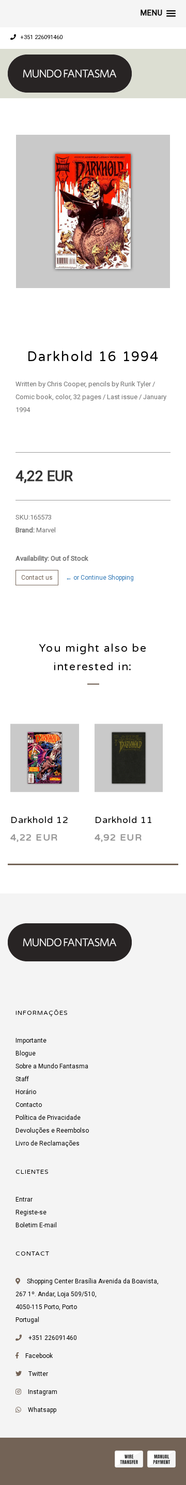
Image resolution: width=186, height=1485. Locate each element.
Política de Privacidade (48, 1117)
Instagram (42, 1391)
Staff (22, 1079)
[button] (158, 13)
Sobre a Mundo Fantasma (52, 1066)
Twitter (38, 1373)
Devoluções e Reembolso (52, 1130)
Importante (31, 1040)
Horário (26, 1092)
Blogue (26, 1053)
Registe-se (31, 1212)
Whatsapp (42, 1410)
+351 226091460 (41, 37)
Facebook (39, 1355)
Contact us (37, 577)
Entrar (24, 1199)
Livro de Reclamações (48, 1143)
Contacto (29, 1104)
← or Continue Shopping (100, 577)
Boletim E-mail (36, 1225)
